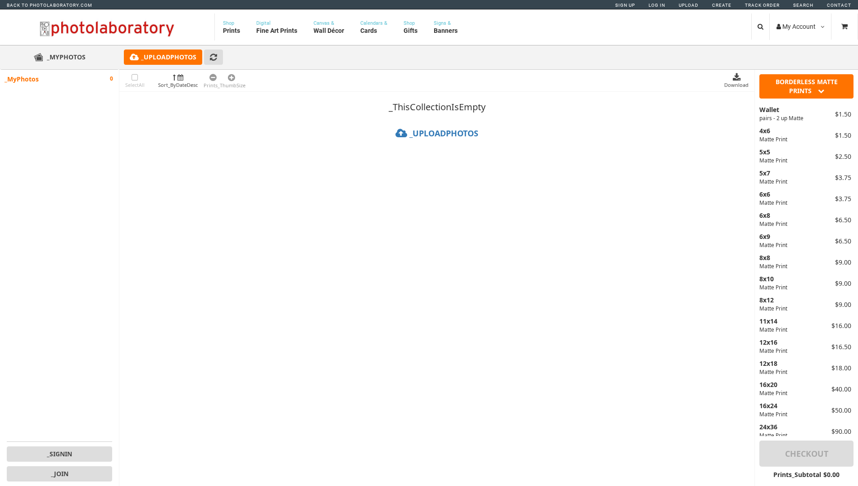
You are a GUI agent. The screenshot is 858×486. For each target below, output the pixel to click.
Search (803, 5)
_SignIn (59, 454)
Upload (689, 5)
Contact (839, 5)
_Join (59, 473)
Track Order (762, 5)
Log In (657, 5)
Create (721, 5)
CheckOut (806, 453)
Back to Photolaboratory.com (49, 5)
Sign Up (625, 5)
